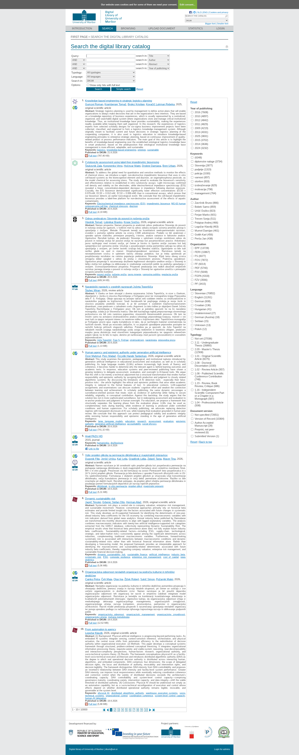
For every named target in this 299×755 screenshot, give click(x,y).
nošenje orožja (119, 274)
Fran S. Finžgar (120, 340)
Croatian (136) (203, 305)
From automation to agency (100, 629)
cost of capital (171, 557)
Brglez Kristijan (136, 104)
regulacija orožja (170, 274)
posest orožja (104, 274)
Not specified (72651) (207, 414)
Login (220, 28)
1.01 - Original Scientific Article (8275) (208, 357)
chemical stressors (118, 206)
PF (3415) (200, 283)
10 (146, 709)
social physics (149, 424)
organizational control (117, 695)
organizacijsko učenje (96, 617)
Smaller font (222, 23)
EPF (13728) (202, 248)
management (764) (205, 193)
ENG (205, 12)
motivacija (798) (204, 189)
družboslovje (117, 443)
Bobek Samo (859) (205, 206)
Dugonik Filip (92, 458)
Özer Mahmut (93, 356)
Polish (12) (201, 329)
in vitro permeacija (118, 486)
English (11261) (203, 297)
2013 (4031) (201, 132)
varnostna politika (151, 274)
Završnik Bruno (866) (207, 202)
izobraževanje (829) (206, 185)
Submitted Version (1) (207, 436)
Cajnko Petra (92, 579)
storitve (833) (202, 181)
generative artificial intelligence (110, 424)
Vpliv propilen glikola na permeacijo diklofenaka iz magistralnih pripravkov (126, 455)
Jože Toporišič (104, 340)
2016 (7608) (201, 112)
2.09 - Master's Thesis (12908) (207, 351)
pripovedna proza (166, 340)
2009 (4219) (201, 128)
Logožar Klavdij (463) (207, 226)
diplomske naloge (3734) (208, 161)
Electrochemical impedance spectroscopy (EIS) (121, 203)
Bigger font (210, 23)
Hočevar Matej (132, 165)
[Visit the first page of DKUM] (97, 23)
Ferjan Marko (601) (205, 214)
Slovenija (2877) (204, 165)
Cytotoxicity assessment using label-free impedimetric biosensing (122, 162)
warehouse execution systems (162, 693)
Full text (93, 155)
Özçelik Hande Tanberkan (132, 356)
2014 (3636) (201, 144)
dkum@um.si (111, 749)
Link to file (94, 448)
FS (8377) (200, 255)
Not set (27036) (203, 338)
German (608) (203, 301)
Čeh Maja (106, 579)
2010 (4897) (201, 116)
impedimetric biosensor (158, 203)
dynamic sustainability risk (111, 554)
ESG (105, 557)
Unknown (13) (203, 325)
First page (79, 37)
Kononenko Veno (113, 165)
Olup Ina (118, 579)
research (141, 421)
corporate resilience (120, 557)
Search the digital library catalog (119, 37)
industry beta (178, 554)
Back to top (205, 441)
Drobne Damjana (151, 165)
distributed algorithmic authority (127, 693)
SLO (199, 12)
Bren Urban (168, 165)
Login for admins (222, 749)
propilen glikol (135, 486)
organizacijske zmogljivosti (171, 614)
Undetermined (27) (205, 313)
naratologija (151, 340)
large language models (110, 421)
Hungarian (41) (203, 309)
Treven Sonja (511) (205, 218)
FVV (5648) (201, 271)
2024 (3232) (201, 148)
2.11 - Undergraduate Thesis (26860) (206, 344)
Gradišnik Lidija (137, 458)
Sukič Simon (147, 579)
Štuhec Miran (92, 290)
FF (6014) (200, 263)
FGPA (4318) (202, 275)
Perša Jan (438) (204, 238)
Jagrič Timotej (93, 502)
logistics (101, 150)
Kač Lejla (122, 458)
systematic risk (93, 557)
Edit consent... (187, 4)
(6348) (198, 157)
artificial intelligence (159, 554)
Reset (139, 88)
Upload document (161, 28)
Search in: (77, 80)
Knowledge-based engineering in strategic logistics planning (118, 100)
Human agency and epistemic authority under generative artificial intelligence (128, 352)
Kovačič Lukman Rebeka (160, 104)
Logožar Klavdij (93, 632)
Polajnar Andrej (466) (206, 222)
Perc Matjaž (109, 356)
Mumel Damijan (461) (207, 230)
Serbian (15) (202, 321)
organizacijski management (140, 614)
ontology (142, 150)
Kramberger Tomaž (115, 104)
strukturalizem (137, 340)
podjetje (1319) (203, 169)
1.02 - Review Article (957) (209, 369)
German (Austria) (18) (207, 317)
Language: (77, 76)
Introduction (82, 28)
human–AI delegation (95, 698)
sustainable (153, 150)
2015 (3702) (201, 140)
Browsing (128, 28)
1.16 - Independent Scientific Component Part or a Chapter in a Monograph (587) (209, 394)
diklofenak (102, 486)
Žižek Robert (131, 579)
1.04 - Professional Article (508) (209, 404)
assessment (155, 421)
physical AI (104, 693)
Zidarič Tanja (154, 458)
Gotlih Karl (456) (204, 234)
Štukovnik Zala (93, 165)
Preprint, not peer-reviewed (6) (205, 431)
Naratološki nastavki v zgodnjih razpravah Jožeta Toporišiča (119, 286)
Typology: (76, 72)
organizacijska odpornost (111, 614)
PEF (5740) (201, 267)
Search (107, 28)
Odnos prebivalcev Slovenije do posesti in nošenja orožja (117, 218)
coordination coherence (141, 695)
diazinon (133, 206)
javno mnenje (134, 274)
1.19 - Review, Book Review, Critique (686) (207, 385)
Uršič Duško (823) (205, 210)
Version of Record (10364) (209, 418)
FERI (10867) (202, 252)
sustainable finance (137, 554)
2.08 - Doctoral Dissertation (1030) (205, 364)
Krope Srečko (131, 222)
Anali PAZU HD (94, 436)
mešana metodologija (118, 617)
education (130, 421)
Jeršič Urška (108, 458)
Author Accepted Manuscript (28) (204, 424)
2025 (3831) (201, 136)
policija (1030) (202, 173)
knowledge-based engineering (121, 150)
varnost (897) (202, 177)
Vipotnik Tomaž (93, 222)
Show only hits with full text (105, 85)
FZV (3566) (201, 279)
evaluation (168, 421)
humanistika (103, 443)
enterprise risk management (146, 557)
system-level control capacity (170, 695)
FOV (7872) (201, 259)
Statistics (195, 28)
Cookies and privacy (218, 12)
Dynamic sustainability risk (100, 498)
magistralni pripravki (153, 486)
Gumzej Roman (94, 104)
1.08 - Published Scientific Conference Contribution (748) (209, 376)
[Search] (226, 16)
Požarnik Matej (164, 579)
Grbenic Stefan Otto (113, 502)
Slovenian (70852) (205, 293)
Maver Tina (169, 458)
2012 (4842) (201, 120)
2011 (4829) (201, 124)
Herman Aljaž (133, 502)
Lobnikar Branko (113, 222)
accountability (134, 424)
